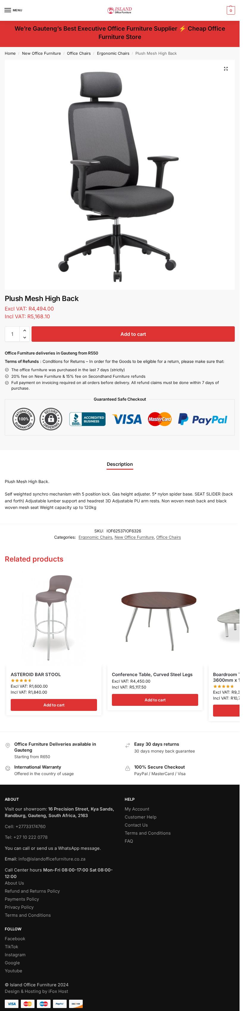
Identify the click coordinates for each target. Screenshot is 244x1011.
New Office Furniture (41, 53)
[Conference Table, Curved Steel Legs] (155, 618)
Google (12, 962)
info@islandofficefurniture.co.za (51, 859)
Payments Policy (22, 899)
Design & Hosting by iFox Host (36, 991)
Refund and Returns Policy (32, 891)
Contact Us (136, 825)
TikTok (11, 946)
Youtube (13, 971)
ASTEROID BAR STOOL (36, 674)
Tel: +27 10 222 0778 (26, 837)
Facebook (15, 938)
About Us (14, 883)
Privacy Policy (19, 907)
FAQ (129, 841)
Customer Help (141, 817)
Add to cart (133, 334)
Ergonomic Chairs (113, 53)
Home (10, 53)
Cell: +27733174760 (25, 826)
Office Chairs (79, 53)
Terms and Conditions (28, 915)
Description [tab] (120, 464)
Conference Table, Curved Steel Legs (152, 674)
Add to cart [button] (54, 705)
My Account (137, 809)
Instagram (15, 954)
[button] (230, 10)
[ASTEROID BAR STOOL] (53, 618)
